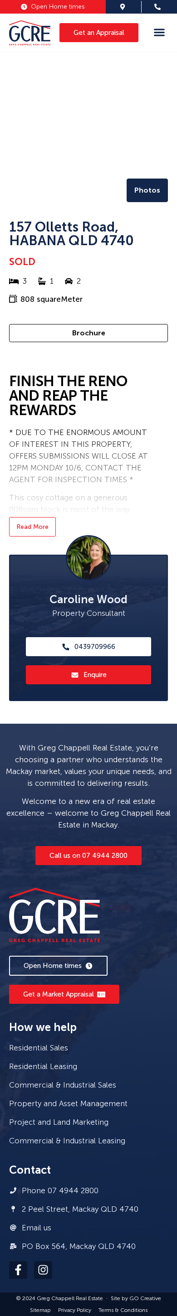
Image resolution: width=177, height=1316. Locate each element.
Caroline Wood (88, 599)
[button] (159, 32)
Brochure (88, 333)
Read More (32, 527)
